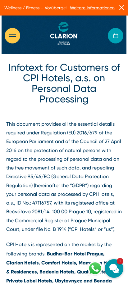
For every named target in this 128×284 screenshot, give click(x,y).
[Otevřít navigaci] (15, 35)
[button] (114, 268)
